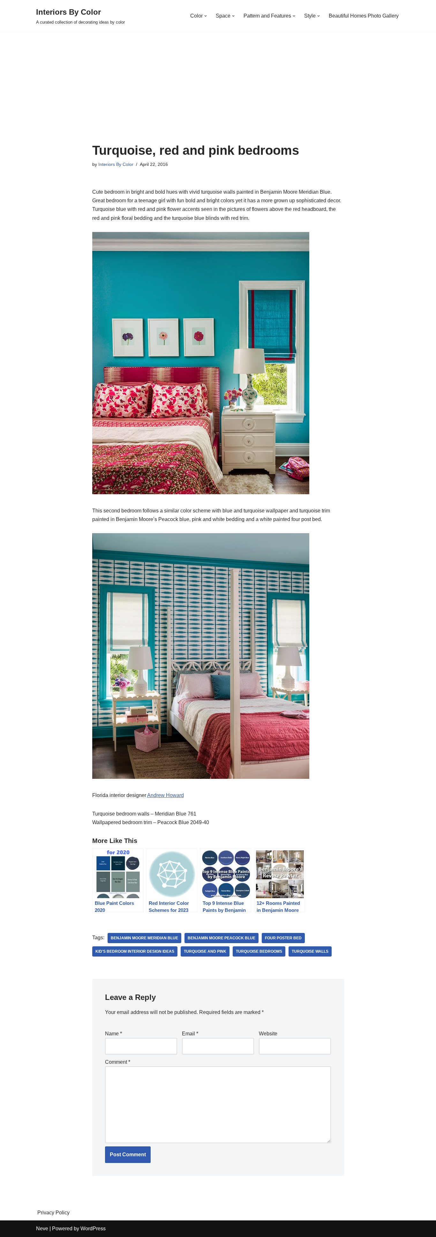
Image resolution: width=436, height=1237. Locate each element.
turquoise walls (310, 951)
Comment (117, 1062)
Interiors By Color (115, 164)
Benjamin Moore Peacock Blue (221, 938)
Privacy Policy (53, 1212)
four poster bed (283, 938)
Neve (42, 1228)
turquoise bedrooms (259, 951)
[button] (205, 16)
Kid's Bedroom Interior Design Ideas (134, 951)
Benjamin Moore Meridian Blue (144, 938)
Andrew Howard (165, 795)
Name (113, 1033)
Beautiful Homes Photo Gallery (364, 16)
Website (268, 1033)
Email (190, 1033)
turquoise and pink (205, 951)
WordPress (93, 1228)
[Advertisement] (218, 95)
